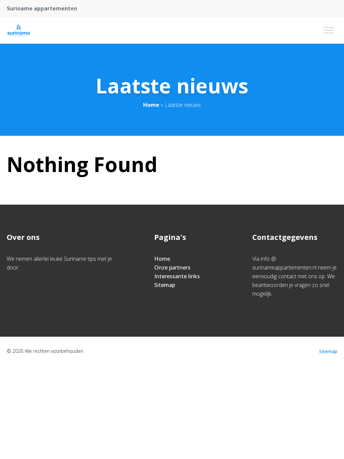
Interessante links (177, 276)
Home (151, 105)
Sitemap (164, 285)
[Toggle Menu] (328, 30)
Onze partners (172, 267)
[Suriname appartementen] (19, 30)
